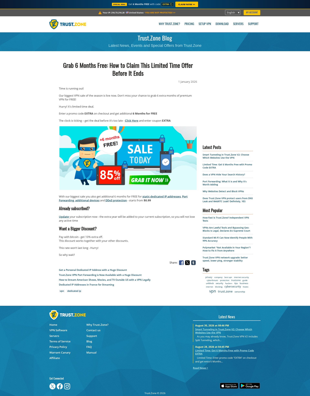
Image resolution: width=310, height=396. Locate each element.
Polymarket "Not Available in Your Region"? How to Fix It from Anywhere (227, 249)
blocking (218, 286)
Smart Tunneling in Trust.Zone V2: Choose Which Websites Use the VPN (226, 156)
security (219, 283)
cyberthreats (212, 280)
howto (245, 286)
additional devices (87, 200)
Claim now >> (186, 4)
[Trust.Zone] (67, 24)
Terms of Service (60, 341)
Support (253, 24)
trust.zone (225, 291)
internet (209, 286)
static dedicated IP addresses (161, 196)
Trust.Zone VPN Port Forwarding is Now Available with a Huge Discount (100, 274)
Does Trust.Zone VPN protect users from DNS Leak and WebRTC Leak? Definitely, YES (228, 200)
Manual (91, 352)
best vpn (228, 277)
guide (245, 280)
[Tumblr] (194, 262)
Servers (238, 24)
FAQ (89, 347)
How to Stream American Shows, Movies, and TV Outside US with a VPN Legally (104, 279)
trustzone (236, 280)
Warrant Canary (59, 352)
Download (222, 24)
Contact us (93, 330)
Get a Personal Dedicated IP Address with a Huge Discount (93, 269)
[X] (188, 262)
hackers (228, 283)
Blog (89, 341)
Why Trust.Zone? (169, 24)
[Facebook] (182, 262)
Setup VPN (205, 24)
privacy (208, 277)
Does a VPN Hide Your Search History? (224, 174)
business (244, 283)
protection (224, 280)
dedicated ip (74, 290)
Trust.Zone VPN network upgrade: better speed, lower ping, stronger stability (225, 259)
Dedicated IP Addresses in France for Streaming (86, 284)
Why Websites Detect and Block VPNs (223, 191)
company (218, 277)
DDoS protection (116, 200)
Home (53, 325)
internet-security (241, 277)
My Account (252, 12)
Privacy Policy (58, 347)
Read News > (200, 368)
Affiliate (54, 358)
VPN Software (58, 330)
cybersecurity (232, 286)
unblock (210, 283)
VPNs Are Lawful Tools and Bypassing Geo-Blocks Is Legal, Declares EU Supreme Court (226, 229)
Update (64, 217)
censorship (240, 291)
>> (160, 12)
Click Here (131, 120)
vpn (62, 290)
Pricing (189, 24)
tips (236, 283)
